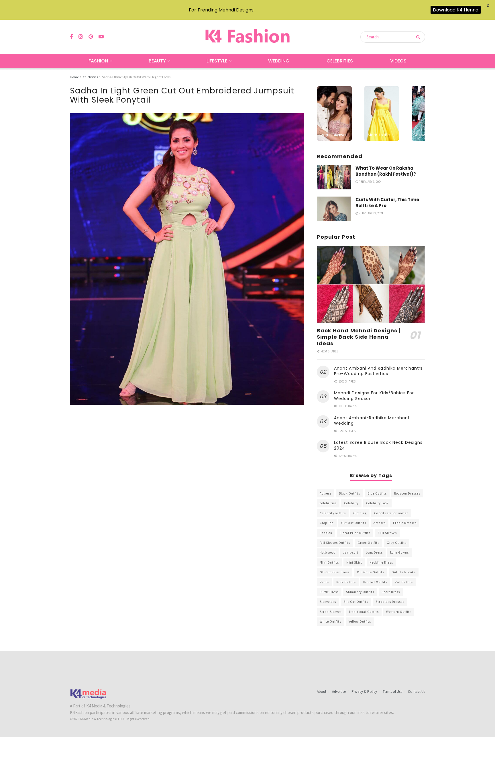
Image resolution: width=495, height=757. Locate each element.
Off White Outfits (370, 572)
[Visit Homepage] (247, 36)
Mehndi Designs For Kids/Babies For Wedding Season (374, 395)
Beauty (157, 61)
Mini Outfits (329, 562)
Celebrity (351, 503)
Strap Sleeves (330, 612)
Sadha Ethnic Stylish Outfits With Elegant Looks (136, 77)
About (321, 691)
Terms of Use (392, 691)
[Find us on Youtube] (101, 37)
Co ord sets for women (391, 513)
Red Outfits (404, 582)
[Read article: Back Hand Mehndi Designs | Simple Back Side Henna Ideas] (371, 284)
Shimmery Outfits (360, 592)
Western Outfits (398, 612)
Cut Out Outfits (353, 523)
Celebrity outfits (333, 513)
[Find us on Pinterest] (91, 37)
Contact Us (416, 691)
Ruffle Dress (329, 592)
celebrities (328, 503)
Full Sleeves (387, 533)
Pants (324, 582)
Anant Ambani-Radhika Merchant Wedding (372, 420)
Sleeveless (328, 602)
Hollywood (328, 552)
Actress (325, 493)
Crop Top (327, 523)
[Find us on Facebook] (71, 37)
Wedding (278, 61)
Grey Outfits (396, 543)
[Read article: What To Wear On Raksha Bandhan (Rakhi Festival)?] (334, 177)
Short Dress (391, 592)
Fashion (98, 61)
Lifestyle (217, 61)
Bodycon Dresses (407, 493)
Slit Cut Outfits (355, 602)
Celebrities (340, 61)
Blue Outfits (377, 493)
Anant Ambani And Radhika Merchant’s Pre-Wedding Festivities (378, 371)
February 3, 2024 (370, 182)
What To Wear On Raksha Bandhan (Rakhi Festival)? (385, 171)
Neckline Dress (381, 562)
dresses (380, 523)
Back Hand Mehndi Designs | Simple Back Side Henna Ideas (359, 337)
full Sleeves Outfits (335, 543)
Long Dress (374, 552)
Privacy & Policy (364, 691)
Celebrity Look (377, 503)
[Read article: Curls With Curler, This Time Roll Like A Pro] (334, 209)
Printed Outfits (375, 582)
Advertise (339, 691)
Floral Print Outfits (355, 533)
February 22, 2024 (370, 213)
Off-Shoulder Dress (334, 572)
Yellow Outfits (360, 621)
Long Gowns (399, 552)
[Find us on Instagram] (80, 37)
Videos (398, 61)
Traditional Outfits (364, 612)
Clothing (360, 513)
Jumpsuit (350, 552)
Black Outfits (349, 493)
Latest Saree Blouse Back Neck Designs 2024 (378, 445)
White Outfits (330, 621)
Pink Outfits (346, 582)
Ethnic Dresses (405, 523)
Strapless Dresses (390, 602)
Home (74, 77)
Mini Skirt (354, 562)
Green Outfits (368, 543)
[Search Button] (419, 37)
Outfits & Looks (404, 572)
